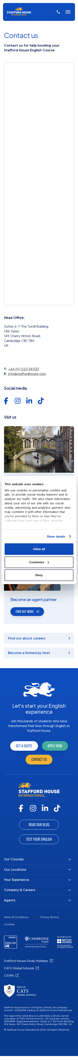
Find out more (25, 611)
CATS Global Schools (19, 968)
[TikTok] (57, 808)
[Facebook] (21, 808)
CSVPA (9, 975)
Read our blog (39, 824)
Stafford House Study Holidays (26, 960)
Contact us (39, 759)
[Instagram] (33, 808)
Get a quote (24, 746)
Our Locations (15, 869)
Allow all (39, 549)
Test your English (39, 839)
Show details (56, 536)
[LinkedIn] (45, 808)
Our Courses (14, 859)
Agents (9, 900)
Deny (39, 575)
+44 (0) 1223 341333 (23, 369)
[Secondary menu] (68, 12)
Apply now (55, 746)
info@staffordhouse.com (27, 374)
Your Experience (16, 879)
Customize (36, 562)
